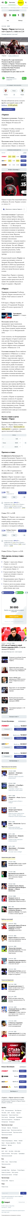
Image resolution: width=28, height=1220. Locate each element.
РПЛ (3, 1110)
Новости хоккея (6, 1153)
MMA (3, 1162)
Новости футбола (13, 1115)
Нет (14, 497)
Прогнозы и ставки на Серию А (14, 209)
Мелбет (21, 1140)
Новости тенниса (6, 1172)
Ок (23, 1193)
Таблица (20, 20)
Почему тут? (7, 729)
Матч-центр (5, 1117)
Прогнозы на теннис (7, 1134)
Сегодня (4, 1128)
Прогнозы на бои (17, 1132)
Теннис (4, 1167)
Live (8, 20)
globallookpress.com (13, 55)
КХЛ (3, 1151)
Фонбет (19, 1143)
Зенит (3, 1143)
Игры (3, 1184)
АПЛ (8, 1113)
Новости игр (5, 1187)
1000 (15, 502)
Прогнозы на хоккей (7, 1132)
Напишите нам (22, 1202)
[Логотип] (5, 2)
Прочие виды (5, 1178)
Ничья (13, 90)
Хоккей (4, 1148)
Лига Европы (18, 1110)
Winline (15, 1140)
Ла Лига (13, 1113)
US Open (15, 1174)
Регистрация (20, 729)
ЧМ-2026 (4, 1113)
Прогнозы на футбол (7, 1119)
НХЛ (6, 1151)
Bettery (10, 1145)
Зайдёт (4, 497)
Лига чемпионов (9, 1110)
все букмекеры (22, 721)
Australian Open (6, 1170)
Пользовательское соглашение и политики (11, 1215)
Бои (3, 1159)
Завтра (9, 1128)
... (25, 173)
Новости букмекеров (7, 1140)
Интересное (5, 1122)
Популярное (17, 1119)
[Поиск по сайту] (26, 2)
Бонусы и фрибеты (11, 1143)
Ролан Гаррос (21, 1170)
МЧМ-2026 (17, 1151)
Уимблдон (13, 1170)
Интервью (12, 1122)
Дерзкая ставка (6, 1130)
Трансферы (19, 1117)
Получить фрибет (8, 109)
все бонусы (23, 1066)
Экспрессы (15, 1128)
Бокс (7, 1162)
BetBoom (4, 105)
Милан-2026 (5, 1180)
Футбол (4, 1107)
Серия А (18, 1113)
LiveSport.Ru (6, 7)
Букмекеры (5, 1138)
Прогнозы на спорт (15, 7)
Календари (12, 1117)
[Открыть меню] (2, 2)
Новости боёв (13, 1162)
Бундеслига (5, 1115)
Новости (11, 1180)
